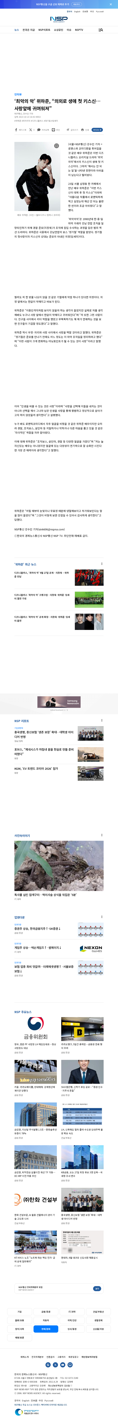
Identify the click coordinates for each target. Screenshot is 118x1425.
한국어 (69, 11)
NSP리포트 (44, 30)
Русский (100, 11)
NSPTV (79, 30)
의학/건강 (72, 1320)
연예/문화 (45, 1328)
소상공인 (58, 30)
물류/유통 (19, 1320)
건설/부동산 (98, 1311)
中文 (92, 11)
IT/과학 (72, 1311)
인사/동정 (72, 1328)
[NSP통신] (59, 19)
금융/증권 (45, 1311)
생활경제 (98, 1320)
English (77, 11)
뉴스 (16, 30)
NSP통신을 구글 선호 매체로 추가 (52, 4)
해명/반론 (19, 1337)
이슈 (69, 30)
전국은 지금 (29, 30)
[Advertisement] (59, 63)
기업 (20, 1311)
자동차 (46, 1320)
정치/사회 (19, 1328)
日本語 (85, 11)
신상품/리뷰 (98, 1328)
